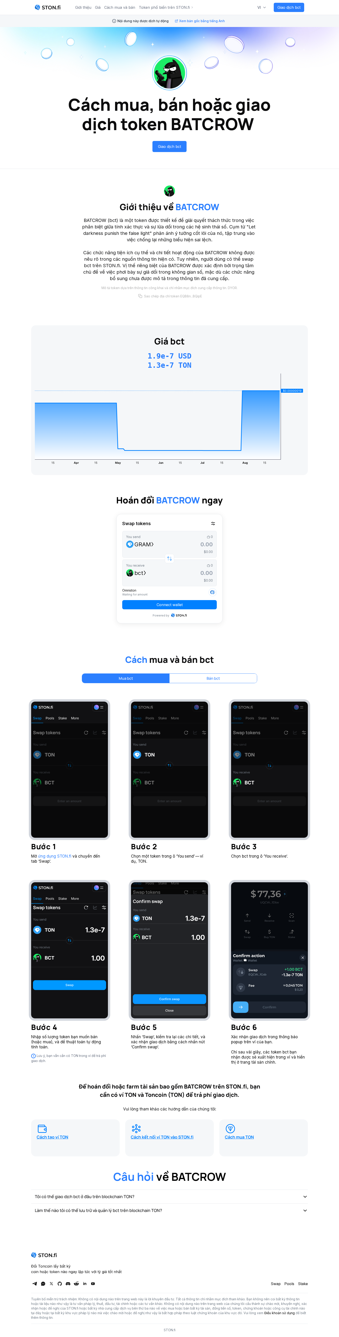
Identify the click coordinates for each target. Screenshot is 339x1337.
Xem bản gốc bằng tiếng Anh (202, 21)
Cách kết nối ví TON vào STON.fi (162, 1137)
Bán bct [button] (213, 678)
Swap (276, 1283)
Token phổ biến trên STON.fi (164, 7)
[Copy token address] (140, 296)
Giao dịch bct (288, 7)
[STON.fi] (47, 7)
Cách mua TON (239, 1137)
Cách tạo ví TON (52, 1137)
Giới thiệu (83, 7)
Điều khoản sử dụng (279, 1313)
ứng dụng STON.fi (54, 856)
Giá (98, 7)
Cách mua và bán (119, 7)
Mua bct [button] (126, 678)
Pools (289, 1283)
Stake (303, 1283)
